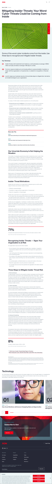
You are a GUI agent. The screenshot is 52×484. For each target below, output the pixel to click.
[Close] (50, 478)
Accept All (38, 481)
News (3, 461)
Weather (25, 459)
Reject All (38, 478)
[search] (47, 2)
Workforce (26, 461)
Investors (4, 459)
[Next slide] (6, 412)
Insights (14, 459)
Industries (15, 457)
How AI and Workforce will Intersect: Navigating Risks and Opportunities (21, 407)
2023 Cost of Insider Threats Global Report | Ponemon (21, 351)
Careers (3, 457)
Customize (38, 475)
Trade (25, 455)
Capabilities (15, 455)
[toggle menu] (49, 2)
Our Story (4, 455)
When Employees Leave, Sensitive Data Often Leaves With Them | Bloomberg (25, 352)
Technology (26, 457)
